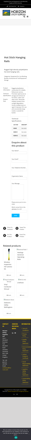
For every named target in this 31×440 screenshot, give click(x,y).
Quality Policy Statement (25, 341)
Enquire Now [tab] (5, 100)
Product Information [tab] (6, 89)
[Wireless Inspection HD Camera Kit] (9, 254)
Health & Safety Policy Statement (25, 372)
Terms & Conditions (25, 329)
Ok (16, 437)
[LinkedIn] (12, 333)
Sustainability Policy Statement (25, 380)
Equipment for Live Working (19, 76)
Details (9, 275)
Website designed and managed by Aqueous (18, 391)
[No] (29, 434)
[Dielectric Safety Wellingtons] (9, 300)
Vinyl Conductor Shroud (7, 286)
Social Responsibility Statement (25, 363)
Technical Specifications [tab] (6, 94)
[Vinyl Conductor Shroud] (9, 281)
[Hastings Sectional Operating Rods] (22, 250)
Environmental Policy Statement (25, 348)
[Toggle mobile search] (24, 16)
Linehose (20, 283)
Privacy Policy (24, 335)
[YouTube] (15, 333)
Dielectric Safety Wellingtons (8, 305)
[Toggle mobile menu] (28, 16)
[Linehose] (22, 280)
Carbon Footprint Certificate (25, 356)
